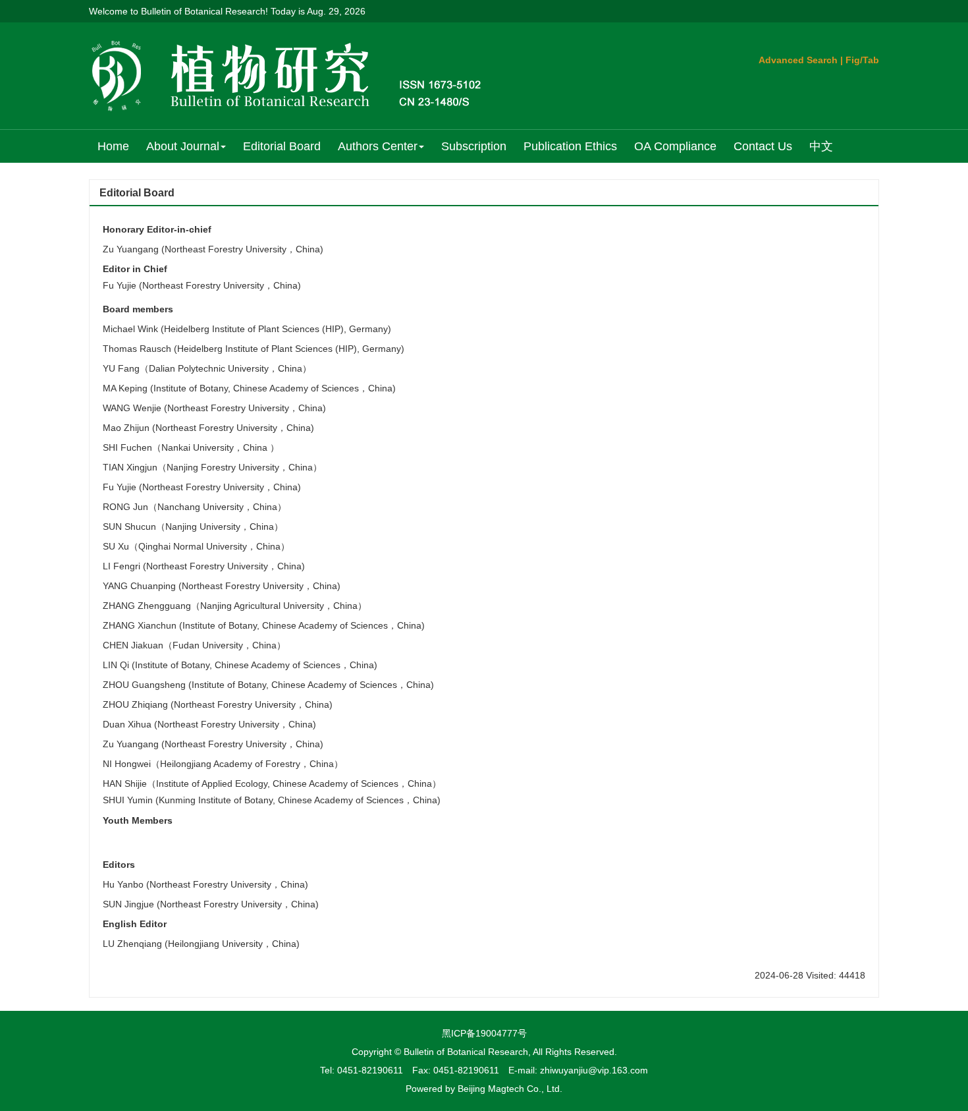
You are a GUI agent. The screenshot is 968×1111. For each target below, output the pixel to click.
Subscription (473, 146)
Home (113, 146)
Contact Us (763, 146)
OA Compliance (675, 146)
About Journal (182, 146)
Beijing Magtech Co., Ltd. (510, 1088)
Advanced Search (798, 60)
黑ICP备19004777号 (484, 1033)
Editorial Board (282, 146)
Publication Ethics (570, 146)
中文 (821, 146)
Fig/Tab (862, 60)
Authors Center (377, 146)
